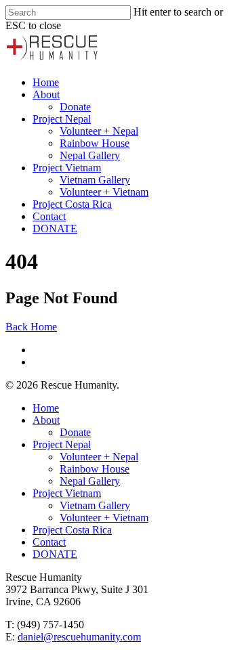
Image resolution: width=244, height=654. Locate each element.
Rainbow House (94, 143)
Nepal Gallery (90, 155)
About (46, 94)
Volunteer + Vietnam (104, 192)
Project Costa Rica (72, 204)
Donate (75, 106)
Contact (49, 216)
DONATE (55, 228)
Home (46, 82)
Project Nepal (62, 119)
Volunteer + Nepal (99, 131)
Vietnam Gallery (95, 180)
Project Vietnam (67, 167)
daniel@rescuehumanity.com (79, 636)
